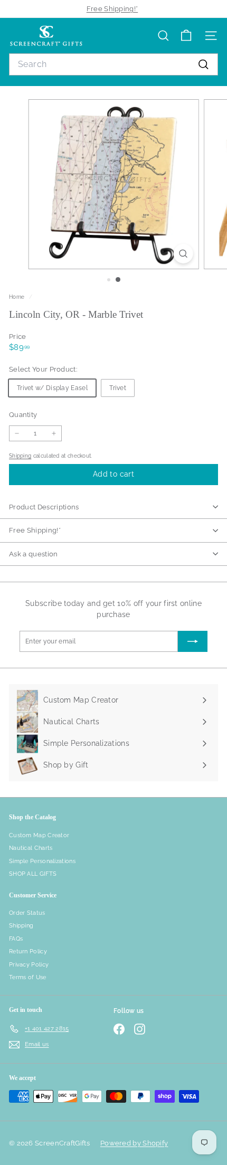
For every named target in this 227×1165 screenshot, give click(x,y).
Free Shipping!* (112, 9)
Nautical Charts (31, 848)
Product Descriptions (44, 507)
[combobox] (113, 64)
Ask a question (33, 554)
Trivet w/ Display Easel (52, 388)
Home (17, 296)
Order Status (27, 913)
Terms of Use (27, 977)
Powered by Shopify (134, 1143)
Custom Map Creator (39, 835)
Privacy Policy (29, 964)
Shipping (20, 455)
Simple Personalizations (42, 861)
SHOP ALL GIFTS (32, 873)
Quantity (23, 415)
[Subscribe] (192, 641)
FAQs (16, 938)
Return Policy (28, 951)
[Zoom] (183, 253)
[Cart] (186, 35)
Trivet (117, 388)
